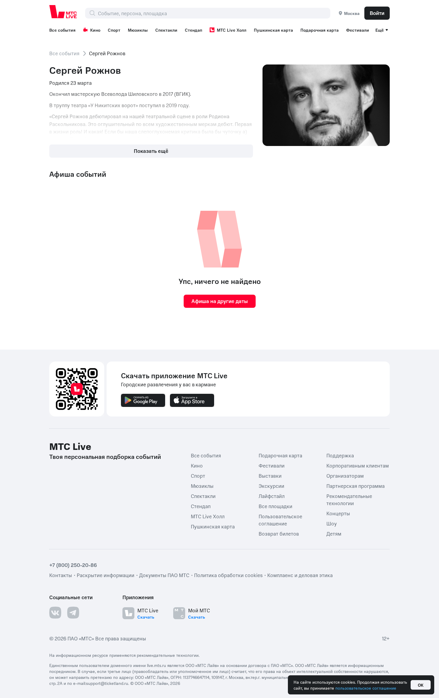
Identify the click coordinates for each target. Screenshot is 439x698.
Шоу (331, 523)
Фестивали (357, 30)
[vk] (55, 613)
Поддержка (340, 455)
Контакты (60, 575)
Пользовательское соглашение (280, 520)
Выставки (270, 475)
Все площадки (275, 506)
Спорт (114, 30)
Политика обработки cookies (228, 575)
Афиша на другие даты (219, 301)
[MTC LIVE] (63, 11)
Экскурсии (271, 485)
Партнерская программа (355, 485)
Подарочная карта (319, 30)
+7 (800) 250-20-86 (73, 564)
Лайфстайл (272, 495)
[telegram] (73, 613)
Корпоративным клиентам (357, 465)
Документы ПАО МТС (164, 575)
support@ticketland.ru (107, 683)
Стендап (193, 30)
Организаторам (345, 475)
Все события (62, 30)
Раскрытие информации (105, 575)
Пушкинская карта (273, 30)
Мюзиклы (138, 30)
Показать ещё (151, 150)
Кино (95, 30)
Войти (377, 12)
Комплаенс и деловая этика (300, 575)
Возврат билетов (279, 533)
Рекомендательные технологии (349, 499)
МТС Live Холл (231, 30)
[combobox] (214, 13)
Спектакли (166, 30)
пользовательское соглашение (365, 688)
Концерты (338, 513)
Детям (333, 533)
